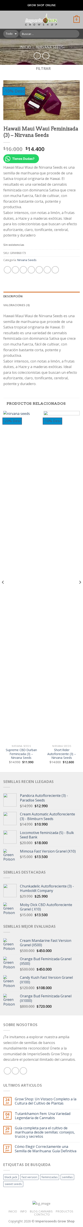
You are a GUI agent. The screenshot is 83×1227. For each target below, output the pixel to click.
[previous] (3, 591)
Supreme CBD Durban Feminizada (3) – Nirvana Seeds (21, 754)
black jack (11, 1177)
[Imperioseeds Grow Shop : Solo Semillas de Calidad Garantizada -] (41, 20)
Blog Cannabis (41, 1211)
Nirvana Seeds (49, 47)
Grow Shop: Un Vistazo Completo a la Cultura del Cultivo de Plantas (45, 1101)
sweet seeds (13, 1184)
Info (23, 1211)
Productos (64, 1211)
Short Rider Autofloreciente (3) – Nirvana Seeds (61, 754)
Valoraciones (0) (16, 305)
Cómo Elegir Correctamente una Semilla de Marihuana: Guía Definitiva (45, 1149)
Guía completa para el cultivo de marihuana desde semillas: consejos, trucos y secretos (45, 1132)
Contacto (42, 1214)
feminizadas (49, 1177)
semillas (67, 1177)
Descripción (13, 296)
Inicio (25, 47)
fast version (29, 1177)
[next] (80, 591)
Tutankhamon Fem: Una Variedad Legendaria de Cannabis (42, 1116)
